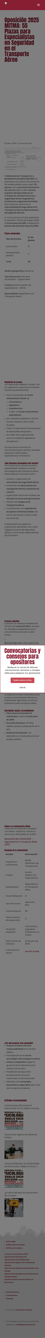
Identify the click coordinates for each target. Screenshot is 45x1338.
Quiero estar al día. (22, 680)
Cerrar (22, 687)
